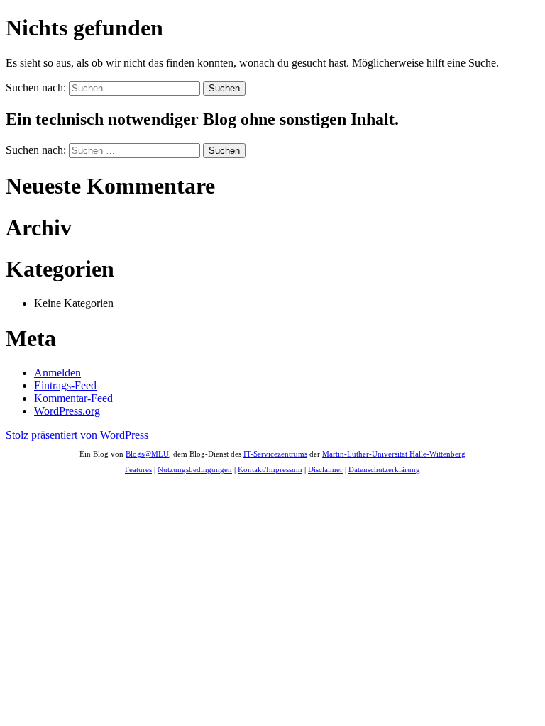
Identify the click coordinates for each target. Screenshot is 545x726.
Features (138, 469)
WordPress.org (67, 411)
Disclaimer (325, 469)
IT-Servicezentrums (275, 453)
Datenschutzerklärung (384, 469)
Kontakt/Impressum (270, 469)
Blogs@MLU (147, 453)
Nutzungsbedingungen (195, 469)
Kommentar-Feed (73, 398)
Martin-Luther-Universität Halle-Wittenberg (394, 453)
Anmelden (57, 373)
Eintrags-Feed (65, 385)
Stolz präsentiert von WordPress (77, 435)
